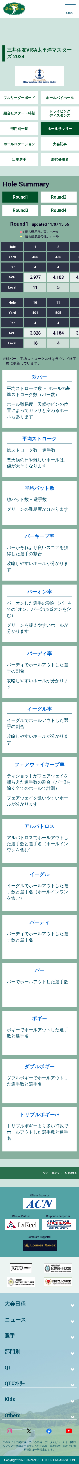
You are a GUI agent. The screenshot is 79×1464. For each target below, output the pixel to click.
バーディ (40, 922)
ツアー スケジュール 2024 (58, 1173)
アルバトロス (39, 826)
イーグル (40, 874)
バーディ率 (39, 653)
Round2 (58, 197)
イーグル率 (39, 709)
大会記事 (60, 144)
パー (40, 970)
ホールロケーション (19, 144)
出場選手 (19, 159)
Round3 (20, 210)
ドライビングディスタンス (59, 113)
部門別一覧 (19, 129)
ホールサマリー (60, 129)
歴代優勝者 (60, 159)
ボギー (39, 1018)
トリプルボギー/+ (39, 1114)
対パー (39, 377)
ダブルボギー (40, 1066)
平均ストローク (39, 438)
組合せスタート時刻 (19, 113)
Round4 (58, 210)
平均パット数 (39, 488)
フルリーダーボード (19, 98)
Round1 (20, 197)
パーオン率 (39, 591)
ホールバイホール (60, 98)
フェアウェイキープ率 (39, 764)
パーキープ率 (39, 536)
